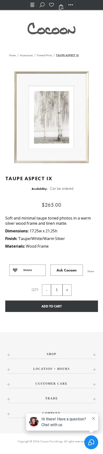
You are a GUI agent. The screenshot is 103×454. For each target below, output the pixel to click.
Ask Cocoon (67, 270)
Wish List (51, 5)
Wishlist (27, 270)
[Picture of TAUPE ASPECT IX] (51, 116)
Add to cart (51, 306)
